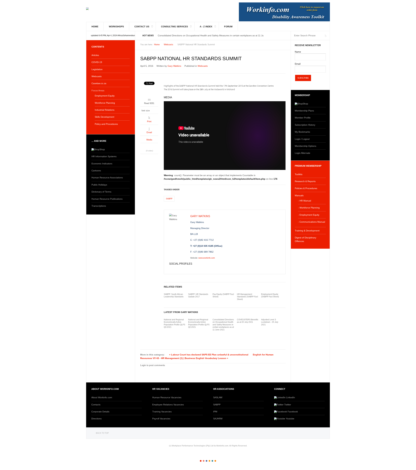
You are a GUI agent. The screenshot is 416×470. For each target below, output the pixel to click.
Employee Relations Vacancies (168, 404)
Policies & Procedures (306, 188)
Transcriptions (98, 206)
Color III (206, 461)
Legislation (97, 69)
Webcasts (168, 44)
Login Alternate (302, 153)
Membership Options (305, 146)
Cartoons (96, 170)
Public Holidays (99, 184)
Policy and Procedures (106, 124)
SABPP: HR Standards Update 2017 (198, 295)
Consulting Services (174, 26)
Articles (95, 55)
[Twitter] (173, 269)
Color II (203, 461)
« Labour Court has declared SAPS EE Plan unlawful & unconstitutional (208, 354)
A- (284, 45)
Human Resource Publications (107, 199)
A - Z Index (206, 26)
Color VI (215, 461)
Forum (228, 26)
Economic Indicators (101, 163)
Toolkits (298, 174)
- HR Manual (304, 200)
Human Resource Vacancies (166, 397)
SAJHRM (217, 418)
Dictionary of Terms (101, 191)
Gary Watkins (174, 66)
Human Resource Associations (107, 177)
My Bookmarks (302, 132)
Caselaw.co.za (98, 83)
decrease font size (152, 110)
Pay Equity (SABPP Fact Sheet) (223, 295)
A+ (276, 45)
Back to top (102, 433)
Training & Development (307, 230)
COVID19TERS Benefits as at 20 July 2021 (247, 320)
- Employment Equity (308, 215)
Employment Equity (105, 95)
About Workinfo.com (101, 397)
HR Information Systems (104, 156)
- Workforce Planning (309, 207)
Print (149, 121)
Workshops (116, 26)
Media (149, 139)
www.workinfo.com (206, 258)
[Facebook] (170, 269)
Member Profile (303, 117)
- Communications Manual (311, 222)
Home (94, 26)
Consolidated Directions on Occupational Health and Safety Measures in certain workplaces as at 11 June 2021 (223, 324)
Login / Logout (302, 139)
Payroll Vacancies (161, 418)
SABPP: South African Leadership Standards (173, 295)
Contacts (95, 404)
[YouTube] (180, 269)
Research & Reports (305, 181)
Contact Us (141, 26)
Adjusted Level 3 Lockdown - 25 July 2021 (269, 322)
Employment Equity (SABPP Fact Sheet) (270, 295)
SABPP (169, 199)
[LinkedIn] (177, 269)
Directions (96, 418)
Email (149, 132)
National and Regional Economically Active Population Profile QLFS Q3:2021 (174, 323)
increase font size (155, 110)
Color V (212, 461)
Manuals (299, 195)
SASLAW (217, 397)
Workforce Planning (105, 103)
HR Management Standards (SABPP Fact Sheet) (247, 296)
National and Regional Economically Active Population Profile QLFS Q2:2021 (198, 323)
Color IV (209, 461)
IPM (215, 411)
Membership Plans (304, 110)
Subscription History (305, 125)
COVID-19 (96, 62)
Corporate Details (100, 411)
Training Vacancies (162, 411)
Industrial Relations (104, 110)
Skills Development (104, 117)
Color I (201, 461)
